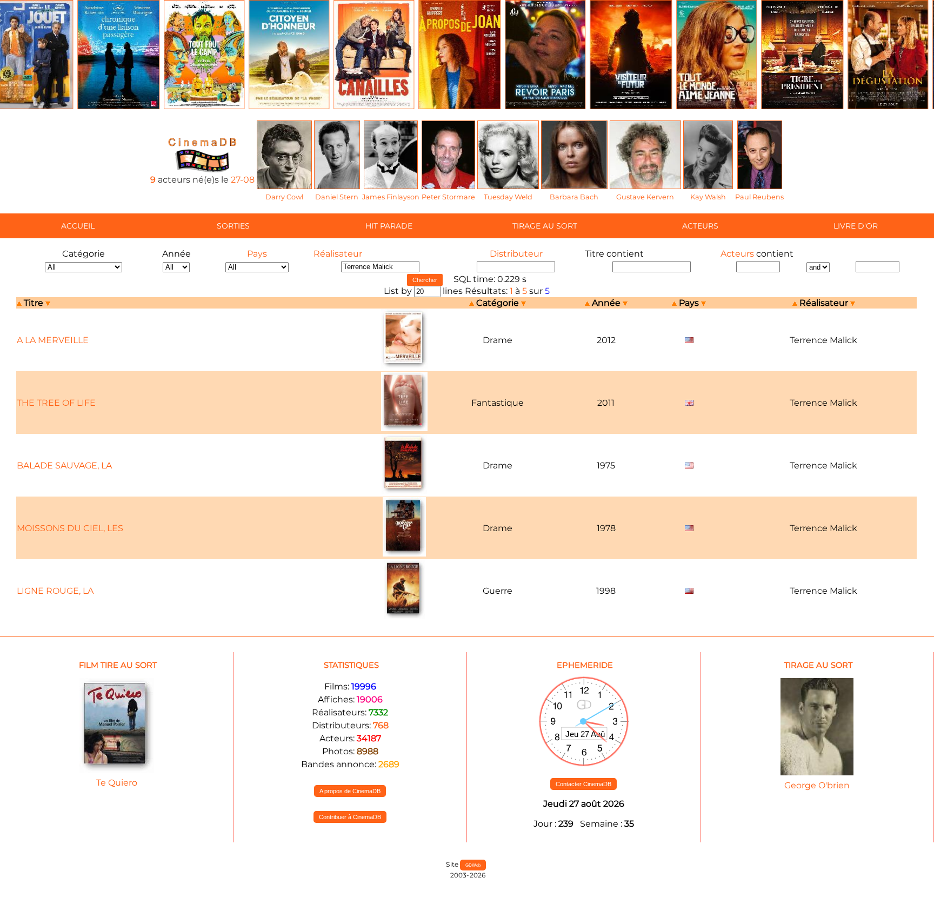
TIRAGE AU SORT (544, 226)
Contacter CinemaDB (583, 784)
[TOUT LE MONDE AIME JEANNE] (716, 106)
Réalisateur (337, 254)
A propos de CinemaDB (350, 791)
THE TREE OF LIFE (56, 403)
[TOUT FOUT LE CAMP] (204, 106)
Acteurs (737, 254)
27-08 (243, 180)
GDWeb (473, 865)
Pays (257, 254)
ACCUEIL (78, 226)
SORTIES (233, 226)
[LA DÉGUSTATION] (888, 106)
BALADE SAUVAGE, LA (64, 465)
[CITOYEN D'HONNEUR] (289, 106)
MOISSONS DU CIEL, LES (70, 528)
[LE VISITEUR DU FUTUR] (631, 106)
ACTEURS (700, 226)
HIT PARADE (388, 226)
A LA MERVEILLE (53, 340)
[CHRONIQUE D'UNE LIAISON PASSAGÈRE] (118, 106)
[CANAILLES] (373, 106)
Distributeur (516, 254)
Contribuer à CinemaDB (350, 817)
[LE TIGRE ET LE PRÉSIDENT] (802, 106)
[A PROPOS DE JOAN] (459, 106)
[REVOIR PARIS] (545, 106)
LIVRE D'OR (855, 226)
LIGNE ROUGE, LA (55, 591)
